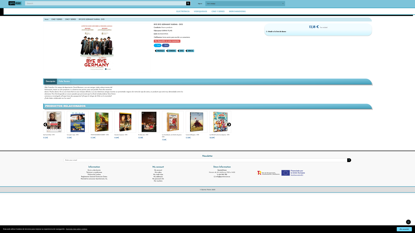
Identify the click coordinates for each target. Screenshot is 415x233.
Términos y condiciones (94, 172)
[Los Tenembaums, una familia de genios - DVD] (173, 122)
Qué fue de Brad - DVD (49, 134)
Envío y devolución (94, 170)
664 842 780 (223, 174)
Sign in (200, 4)
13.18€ (69, 138)
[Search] (188, 3)
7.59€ (164, 140)
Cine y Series (218, 11)
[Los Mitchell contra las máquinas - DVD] (220, 122)
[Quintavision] (15, 3)
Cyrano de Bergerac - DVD (192, 134)
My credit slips (158, 174)
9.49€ (116, 138)
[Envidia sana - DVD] (149, 122)
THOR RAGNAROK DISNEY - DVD (100, 134)
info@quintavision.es (223, 177)
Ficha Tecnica (64, 81)
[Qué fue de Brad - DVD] (54, 122)
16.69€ (212, 138)
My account (158, 170)
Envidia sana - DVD (143, 134)
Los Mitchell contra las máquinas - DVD (219, 134)
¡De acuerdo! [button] (404, 229)
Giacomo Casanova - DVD (120, 134)
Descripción (50, 81)
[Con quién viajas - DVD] (78, 122)
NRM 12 (190, 51)
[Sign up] (349, 160)
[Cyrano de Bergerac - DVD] (196, 122)
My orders (158, 172)
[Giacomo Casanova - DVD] (125, 122)
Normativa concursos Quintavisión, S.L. (94, 179)
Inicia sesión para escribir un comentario (176, 37)
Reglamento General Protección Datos (94, 177)
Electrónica (182, 11)
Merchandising (237, 11)
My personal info (158, 179)
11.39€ (93, 138)
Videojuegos (200, 11)
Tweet (158, 45)
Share (166, 45)
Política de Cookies (94, 174)
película (160, 51)
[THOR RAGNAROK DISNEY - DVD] (101, 122)
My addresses (158, 177)
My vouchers (158, 181)
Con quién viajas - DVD (73, 134)
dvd (181, 51)
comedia (172, 51)
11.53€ (45, 138)
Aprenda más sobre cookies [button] (76, 229)
